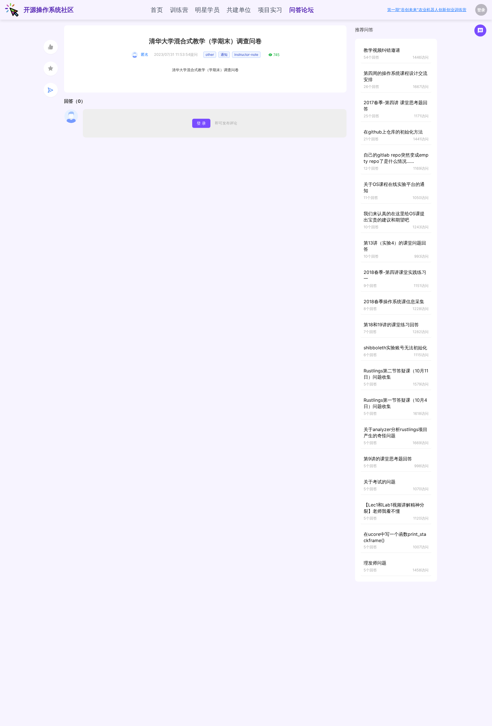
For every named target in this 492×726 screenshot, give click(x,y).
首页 (157, 9)
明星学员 (207, 9)
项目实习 (270, 9)
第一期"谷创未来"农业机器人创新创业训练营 (426, 9)
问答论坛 (301, 9)
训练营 (179, 9)
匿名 (144, 54)
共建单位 (239, 9)
